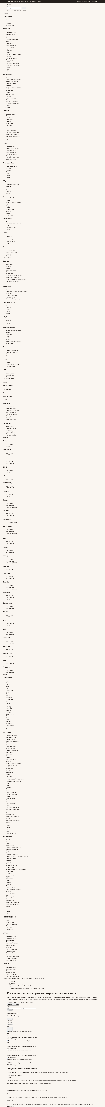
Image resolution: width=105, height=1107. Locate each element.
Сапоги (8, 190)
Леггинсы (9, 51)
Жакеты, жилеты (11, 45)
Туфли (8, 193)
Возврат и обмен (24, 1097)
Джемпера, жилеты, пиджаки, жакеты (17, 291)
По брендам (7, 17)
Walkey (5, 629)
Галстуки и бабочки (12, 352)
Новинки (5, 13)
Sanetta (8, 24)
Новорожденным (30, 1090)
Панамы (8, 170)
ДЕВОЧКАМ (7, 29)
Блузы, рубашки (10, 34)
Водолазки (9, 118)
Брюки (8, 36)
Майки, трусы (10, 94)
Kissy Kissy (7, 519)
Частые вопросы (34, 1097)
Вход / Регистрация (93, 1)
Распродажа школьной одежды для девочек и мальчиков (27, 987)
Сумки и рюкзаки (11, 100)
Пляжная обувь (10, 240)
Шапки (8, 67)
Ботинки (8, 186)
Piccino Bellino (10, 25)
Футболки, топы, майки (13, 65)
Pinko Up (6, 566)
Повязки (8, 172)
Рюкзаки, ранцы (10, 297)
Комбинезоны (10, 47)
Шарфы (8, 175)
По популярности (12, 1002)
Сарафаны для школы (12, 63)
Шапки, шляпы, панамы (12, 238)
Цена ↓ (31, 1002)
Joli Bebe (6, 510)
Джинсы (8, 85)
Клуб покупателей (56, 1097)
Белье (5, 247)
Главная (12, 981)
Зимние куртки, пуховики (13, 87)
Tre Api (5, 612)
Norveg (5, 556)
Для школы (7, 286)
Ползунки (6, 393)
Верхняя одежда (9, 197)
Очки (7, 225)
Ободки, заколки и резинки (14, 224)
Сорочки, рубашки (11, 295)
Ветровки (9, 41)
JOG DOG (6, 638)
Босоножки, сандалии (12, 184)
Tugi (4, 620)
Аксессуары (7, 218)
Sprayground (7, 603)
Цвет (8, 1026)
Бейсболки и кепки (11, 166)
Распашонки (7, 396)
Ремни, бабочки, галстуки (13, 299)
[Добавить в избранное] (7, 1061)
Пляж (5, 233)
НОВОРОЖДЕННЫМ (8, 379)
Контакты (23, 1)
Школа (5, 143)
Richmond (6, 573)
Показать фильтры (13, 1004)
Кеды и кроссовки (11, 188)
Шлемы (8, 177)
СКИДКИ (5, 674)
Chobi (5, 458)
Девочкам (6, 403)
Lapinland (9, 1077)
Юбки (7, 69)
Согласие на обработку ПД (58, 1104)
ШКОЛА (5, 400)
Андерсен (6, 667)
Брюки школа (10, 290)
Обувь (5, 181)
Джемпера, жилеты (11, 428)
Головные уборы (9, 163)
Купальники (9, 236)
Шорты (8, 138)
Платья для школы (11, 58)
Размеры (9, 1020)
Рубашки (8, 266)
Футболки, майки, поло (13, 103)
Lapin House (7, 526)
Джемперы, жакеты (11, 83)
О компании (10, 1)
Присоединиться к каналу (14, 1075)
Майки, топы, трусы (11, 252)
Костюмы (9, 293)
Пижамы (8, 56)
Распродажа (43, 1090)
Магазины (17, 1)
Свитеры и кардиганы (12, 132)
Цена (8, 1006)
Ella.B (5, 467)
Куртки (8, 49)
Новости (64, 1097)
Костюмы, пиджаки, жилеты (14, 275)
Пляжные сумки (10, 241)
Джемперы (9, 43)
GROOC (6, 491)
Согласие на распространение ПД (76, 1104)
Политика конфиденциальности (39, 1104)
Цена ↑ (27, 1002)
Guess (8, 20)
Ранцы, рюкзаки (10, 156)
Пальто (8, 52)
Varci (5, 660)
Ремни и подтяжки (11, 98)
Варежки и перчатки (12, 40)
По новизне (21, 1002)
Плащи (8, 62)
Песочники (7, 389)
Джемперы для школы (12, 148)
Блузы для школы (11, 32)
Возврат (40, 1)
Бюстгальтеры (10, 250)
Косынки (8, 168)
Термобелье (10, 256)
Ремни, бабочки (10, 432)
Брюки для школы (11, 38)
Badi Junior (7, 450)
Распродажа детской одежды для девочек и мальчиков (26, 985)
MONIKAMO (7, 646)
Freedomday (7, 483)
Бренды (5, 437)
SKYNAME (6, 592)
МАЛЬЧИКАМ (7, 74)
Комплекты (9, 91)
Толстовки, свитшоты (12, 102)
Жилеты (8, 211)
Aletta (5, 441)
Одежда (6, 111)
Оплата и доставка (31, 1)
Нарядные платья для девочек (15, 127)
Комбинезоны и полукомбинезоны (16, 279)
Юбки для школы (11, 71)
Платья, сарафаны (11, 60)
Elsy (4, 476)
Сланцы (8, 192)
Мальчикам (7, 423)
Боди (5, 382)
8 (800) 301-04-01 (82, 1)
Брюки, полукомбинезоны (13, 80)
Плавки (8, 362)
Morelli (5, 547)
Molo (7, 22)
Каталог (12, 983)
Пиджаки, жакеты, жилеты (13, 54)
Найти (24, 8)
